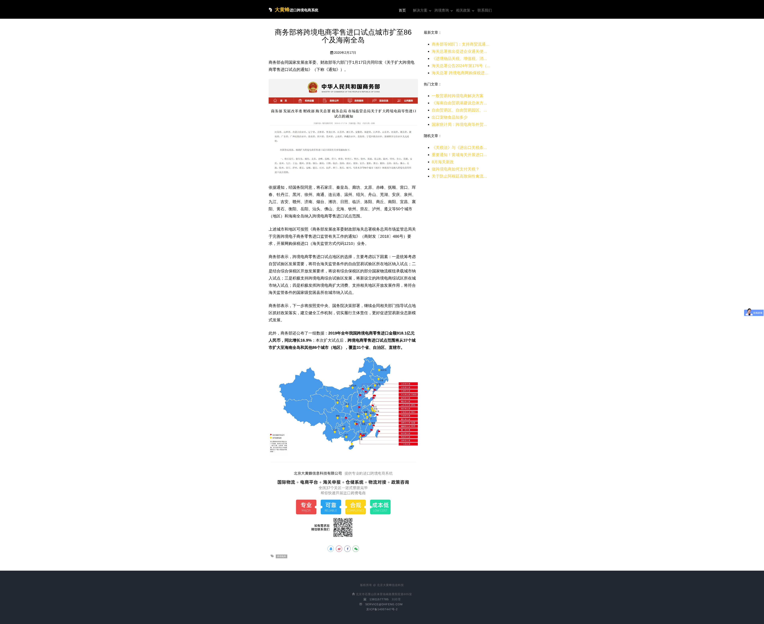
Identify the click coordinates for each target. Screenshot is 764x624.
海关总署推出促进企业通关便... (459, 51)
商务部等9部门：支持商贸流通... (460, 44)
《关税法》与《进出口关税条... (459, 147)
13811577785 (379, 599)
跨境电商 (281, 556)
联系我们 (484, 10)
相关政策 (463, 10)
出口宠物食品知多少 (450, 117)
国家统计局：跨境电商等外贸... (459, 124)
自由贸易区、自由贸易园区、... (459, 110)
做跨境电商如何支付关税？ (455, 169)
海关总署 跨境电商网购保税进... (460, 73)
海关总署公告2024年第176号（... (461, 66)
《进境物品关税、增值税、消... (459, 58)
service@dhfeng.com (384, 604)
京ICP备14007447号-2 (382, 609)
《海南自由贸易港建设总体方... (459, 103)
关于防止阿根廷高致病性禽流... (459, 176)
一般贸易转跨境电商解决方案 (457, 96)
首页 (402, 10)
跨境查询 (442, 10)
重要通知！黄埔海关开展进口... (459, 155)
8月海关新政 (443, 162)
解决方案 (420, 10)
